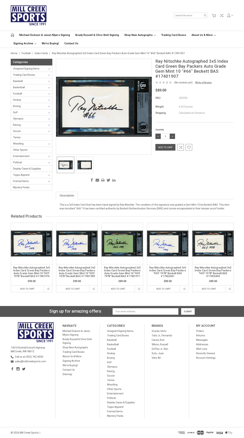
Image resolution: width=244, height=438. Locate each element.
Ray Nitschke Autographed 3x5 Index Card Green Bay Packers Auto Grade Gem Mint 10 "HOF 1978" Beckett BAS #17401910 (31, 272)
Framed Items (21, 181)
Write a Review (203, 82)
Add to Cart (27, 288)
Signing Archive (23, 43)
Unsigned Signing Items (26, 68)
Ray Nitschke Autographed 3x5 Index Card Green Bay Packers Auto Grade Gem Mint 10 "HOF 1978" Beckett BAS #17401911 (122, 272)
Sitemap (67, 374)
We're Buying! (50, 43)
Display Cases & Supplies (27, 168)
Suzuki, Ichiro (159, 331)
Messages (202, 340)
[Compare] (221, 16)
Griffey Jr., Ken (160, 348)
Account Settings (206, 357)
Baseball (18, 81)
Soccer (17, 131)
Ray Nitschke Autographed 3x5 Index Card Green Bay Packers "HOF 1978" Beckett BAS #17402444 (213, 272)
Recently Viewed (205, 353)
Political (17, 162)
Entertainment (21, 156)
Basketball (19, 87)
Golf (15, 112)
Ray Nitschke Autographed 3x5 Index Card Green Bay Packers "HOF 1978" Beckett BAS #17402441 (167, 272)
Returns (200, 335)
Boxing (17, 106)
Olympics (18, 118)
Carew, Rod (158, 340)
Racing (17, 124)
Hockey (17, 99)
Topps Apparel (21, 174)
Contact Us (71, 43)
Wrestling (18, 143)
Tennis (17, 137)
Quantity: (159, 129)
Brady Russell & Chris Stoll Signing (97, 35)
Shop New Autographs (138, 35)
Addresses (202, 344)
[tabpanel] (31, 257)
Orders (200, 331)
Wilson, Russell (160, 344)
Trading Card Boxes (173, 35)
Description (67, 195)
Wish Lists (201, 348)
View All (156, 357)
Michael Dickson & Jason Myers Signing (44, 35)
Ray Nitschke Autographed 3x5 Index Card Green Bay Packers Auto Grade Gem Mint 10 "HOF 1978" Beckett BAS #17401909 (77, 272)
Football (17, 93)
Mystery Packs (21, 187)
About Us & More (202, 35)
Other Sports (20, 149)
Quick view (31, 251)
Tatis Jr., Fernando (162, 335)
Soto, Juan (158, 353)
